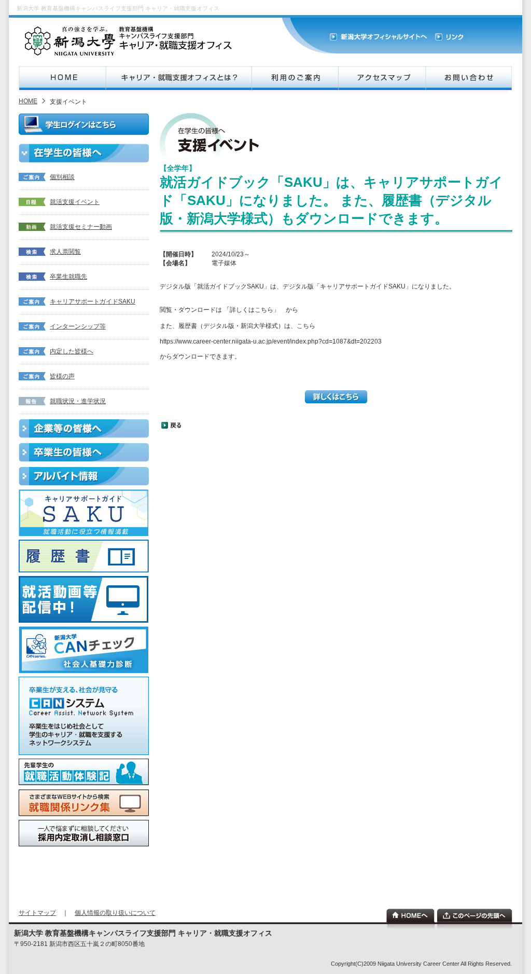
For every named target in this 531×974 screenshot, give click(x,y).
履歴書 (84, 556)
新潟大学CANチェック (84, 649)
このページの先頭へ (474, 915)
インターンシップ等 (78, 326)
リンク (449, 37)
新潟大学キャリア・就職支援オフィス (129, 41)
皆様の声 (62, 376)
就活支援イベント (75, 201)
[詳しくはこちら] (336, 401)
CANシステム (84, 716)
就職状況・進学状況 (78, 401)
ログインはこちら (84, 124)
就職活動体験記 (84, 772)
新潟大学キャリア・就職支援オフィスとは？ (178, 78)
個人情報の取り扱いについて (115, 912)
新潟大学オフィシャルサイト (378, 37)
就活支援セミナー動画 (81, 226)
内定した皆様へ (71, 351)
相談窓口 (84, 833)
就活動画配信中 (84, 599)
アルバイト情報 (84, 476)
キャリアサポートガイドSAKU (92, 301)
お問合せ (468, 78)
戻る (175, 425)
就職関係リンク (84, 802)
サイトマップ (37, 912)
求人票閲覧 (65, 251)
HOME (62, 78)
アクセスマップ (381, 78)
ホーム (410, 915)
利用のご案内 (294, 78)
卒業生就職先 (68, 276)
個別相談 (62, 177)
